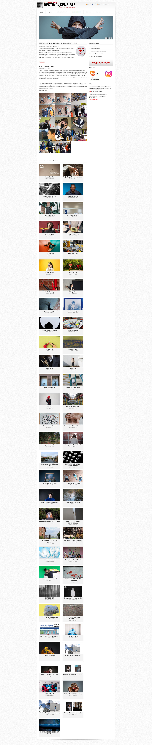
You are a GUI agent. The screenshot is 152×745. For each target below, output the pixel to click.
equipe (50, 12)
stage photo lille (62, 12)
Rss (88, 4)
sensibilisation (76, 12)
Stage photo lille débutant (95, 46)
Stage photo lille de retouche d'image (97, 53)
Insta (99, 4)
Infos (67, 742)
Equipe (45, 742)
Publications (72, 742)
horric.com (111, 742)
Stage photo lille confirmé (95, 48)
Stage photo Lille (51, 742)
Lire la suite (42, 62)
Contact (98, 12)
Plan (90, 91)
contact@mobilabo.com (93, 99)
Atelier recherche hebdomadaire (96, 56)
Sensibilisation (58, 742)
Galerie (88, 12)
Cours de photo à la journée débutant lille (98, 51)
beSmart (56, 5)
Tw (111, 4)
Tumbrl (105, 4)
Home (41, 12)
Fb (93, 4)
